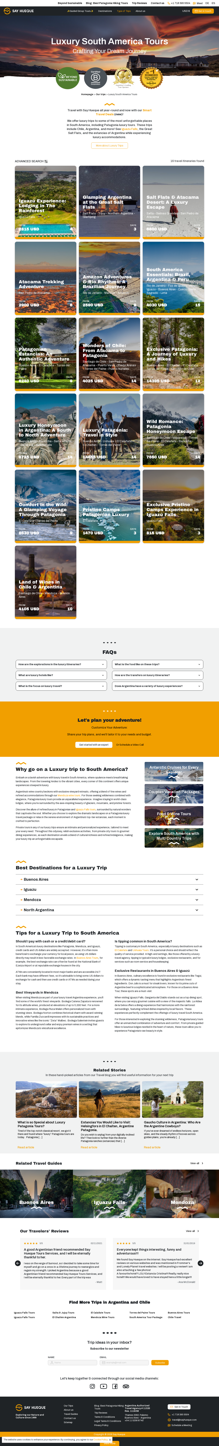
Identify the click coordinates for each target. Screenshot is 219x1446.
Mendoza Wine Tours (102, 1317)
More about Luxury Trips (109, 145)
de (207, 3)
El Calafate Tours (100, 1313)
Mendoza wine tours (68, 795)
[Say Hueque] (19, 11)
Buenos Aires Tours (87, 957)
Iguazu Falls (130, 129)
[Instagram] (92, 1386)
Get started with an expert (94, 744)
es (213, 3)
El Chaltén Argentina (64, 1317)
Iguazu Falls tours (85, 809)
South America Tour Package (145, 1317)
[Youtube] (103, 1386)
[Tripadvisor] (126, 1386)
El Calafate (121, 950)
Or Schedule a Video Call (130, 744)
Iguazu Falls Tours (24, 1313)
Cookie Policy (100, 1439)
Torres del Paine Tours (142, 1313)
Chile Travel (174, 1317)
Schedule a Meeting (182, 1425)
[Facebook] (115, 1386)
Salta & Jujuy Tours (63, 1313)
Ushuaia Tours (140, 950)
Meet (200, 3)
